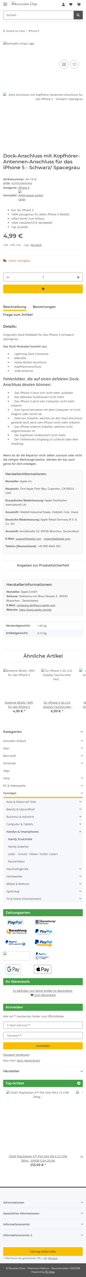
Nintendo (9, 763)
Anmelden (43, 1046)
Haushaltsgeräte (17, 869)
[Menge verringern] (7, 277)
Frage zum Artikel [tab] (18, 315)
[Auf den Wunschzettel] (74, 64)
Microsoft (9, 756)
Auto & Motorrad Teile (21, 802)
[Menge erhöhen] (78, 277)
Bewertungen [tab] (44, 307)
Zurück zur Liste (15, 31)
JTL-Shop (50, 1272)
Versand (35, 245)
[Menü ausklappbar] (5, 2)
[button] (63, 4)
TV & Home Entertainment (23, 899)
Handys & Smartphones (22, 832)
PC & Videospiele (14, 786)
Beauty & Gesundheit (20, 809)
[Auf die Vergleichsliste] (64, 64)
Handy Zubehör (18, 846)
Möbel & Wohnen (18, 884)
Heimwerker (14, 876)
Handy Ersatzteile (20, 839)
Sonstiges (9, 793)
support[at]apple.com (57, 538)
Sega (6, 771)
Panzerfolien (16, 861)
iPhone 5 (24, 188)
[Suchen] (78, 15)
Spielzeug (12, 891)
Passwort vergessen (16, 1055)
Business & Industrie (20, 817)
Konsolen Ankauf (14, 741)
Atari (6, 748)
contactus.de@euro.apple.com (36, 605)
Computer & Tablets (19, 824)
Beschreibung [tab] (14, 307)
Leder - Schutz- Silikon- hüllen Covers (33, 854)
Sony (6, 778)
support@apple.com (28, 538)
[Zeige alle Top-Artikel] (78, 1083)
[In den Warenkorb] (6, 54)
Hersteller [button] (11, 1071)
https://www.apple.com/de (35, 609)
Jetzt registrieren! (28, 1060)
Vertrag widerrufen (43, 1251)
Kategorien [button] (12, 732)
